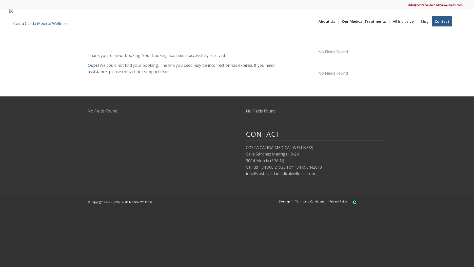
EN (387, 6)
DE (401, 6)
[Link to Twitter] (368, 201)
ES (394, 6)
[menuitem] (387, 4)
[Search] (460, 21)
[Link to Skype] (382, 201)
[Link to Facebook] (375, 201)
